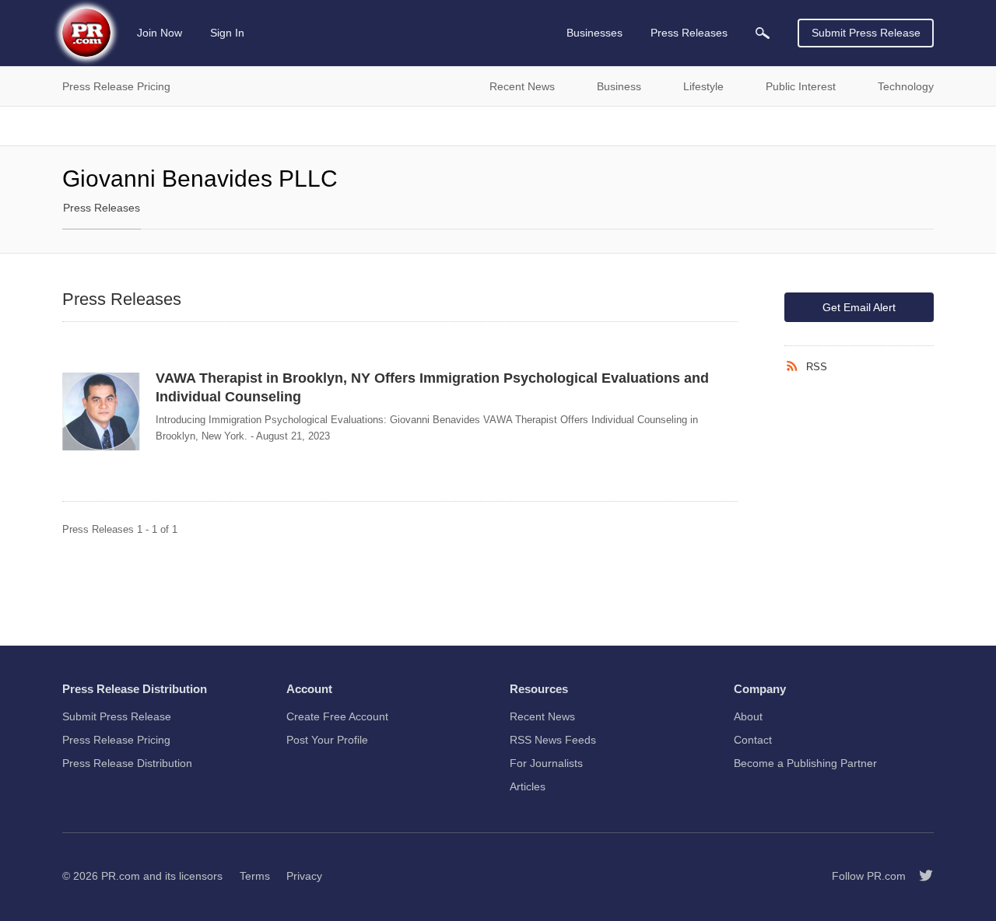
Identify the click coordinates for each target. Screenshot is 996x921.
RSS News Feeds (553, 740)
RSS (816, 367)
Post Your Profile (327, 740)
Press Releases (101, 207)
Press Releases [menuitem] (689, 32)
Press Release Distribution (127, 763)
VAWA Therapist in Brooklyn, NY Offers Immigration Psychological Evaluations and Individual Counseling (432, 387)
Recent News (542, 716)
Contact (753, 740)
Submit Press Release (866, 32)
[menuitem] (763, 33)
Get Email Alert (859, 307)
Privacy (304, 875)
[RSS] (795, 366)
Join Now (159, 32)
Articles (527, 786)
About (748, 716)
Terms (255, 875)
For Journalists (546, 763)
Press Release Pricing (116, 740)
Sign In (227, 32)
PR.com (120, 876)
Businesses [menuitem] (594, 32)
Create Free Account (337, 716)
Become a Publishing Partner (805, 763)
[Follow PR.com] (920, 875)
